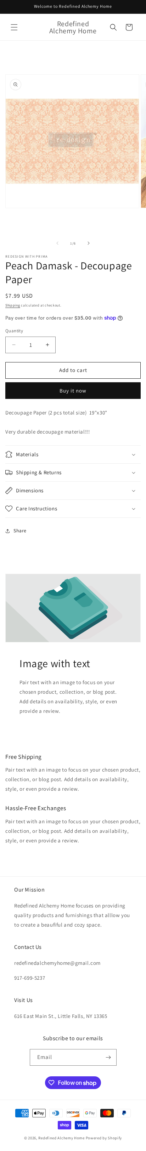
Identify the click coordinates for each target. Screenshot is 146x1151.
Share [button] (20, 530)
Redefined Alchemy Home (61, 1137)
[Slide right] (88, 243)
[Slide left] (57, 243)
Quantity (14, 331)
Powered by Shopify (104, 1137)
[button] (14, 27)
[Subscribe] (108, 1057)
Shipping (12, 305)
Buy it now (73, 390)
